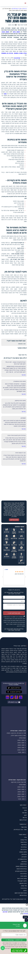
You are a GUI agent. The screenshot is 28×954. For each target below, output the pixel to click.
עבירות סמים (21, 550)
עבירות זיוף (21, 545)
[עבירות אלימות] (14, 529)
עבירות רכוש (14, 538)
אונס (5, 94)
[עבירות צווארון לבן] (14, 547)
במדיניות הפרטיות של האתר (15, 622)
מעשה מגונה (5, 32)
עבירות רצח (21, 532)
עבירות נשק (21, 563)
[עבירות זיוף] (21, 542)
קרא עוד (24, 375)
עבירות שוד (14, 545)
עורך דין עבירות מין (16, 8)
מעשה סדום (16, 32)
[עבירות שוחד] (6, 547)
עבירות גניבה (6, 545)
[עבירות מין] (6, 529)
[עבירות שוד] (14, 542)
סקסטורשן (23, 418)
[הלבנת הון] (6, 554)
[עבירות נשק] (21, 560)
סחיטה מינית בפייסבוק (20, 400)
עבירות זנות (21, 538)
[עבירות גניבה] (6, 542)
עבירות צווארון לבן (14, 550)
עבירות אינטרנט (14, 557)
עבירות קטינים (21, 557)
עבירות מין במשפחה (7, 53)
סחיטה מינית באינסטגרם (20, 381)
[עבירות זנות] (21, 536)
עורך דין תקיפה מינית (20, 453)
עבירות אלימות (14, 532)
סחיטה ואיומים (6, 539)
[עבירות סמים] (21, 547)
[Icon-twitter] (12, 697)
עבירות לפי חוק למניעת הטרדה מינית (17, 435)
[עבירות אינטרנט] (14, 554)
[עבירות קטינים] (21, 554)
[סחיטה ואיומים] (6, 536)
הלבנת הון (6, 556)
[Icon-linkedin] (7, 697)
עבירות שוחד (6, 550)
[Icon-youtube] (20, 697)
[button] (25, 3)
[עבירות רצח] (21, 529)
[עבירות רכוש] (14, 536)
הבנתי (25, 917)
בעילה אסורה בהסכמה (20, 53)
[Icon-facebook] (16, 697)
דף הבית (24, 8)
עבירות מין (6, 532)
